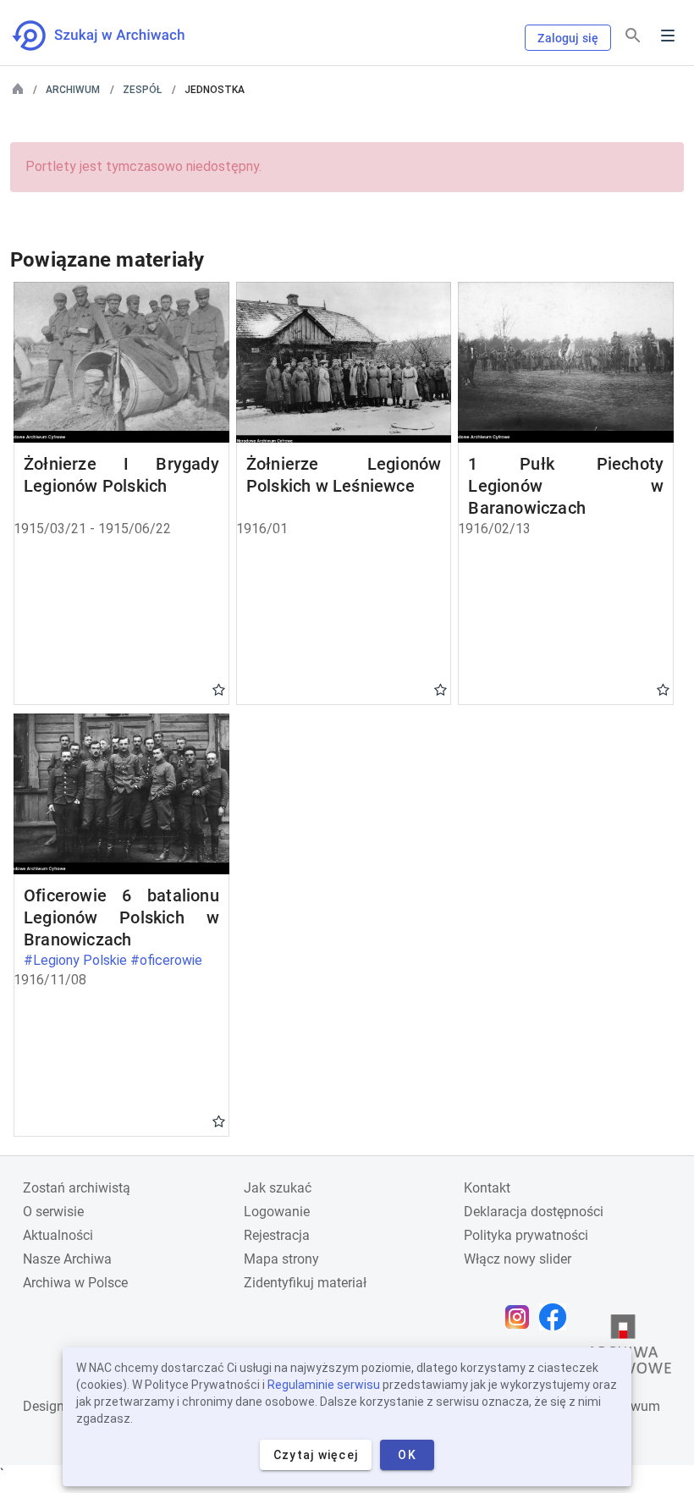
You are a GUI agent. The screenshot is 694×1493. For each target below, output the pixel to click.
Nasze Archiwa (67, 1259)
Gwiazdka (218, 688)
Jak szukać (277, 1188)
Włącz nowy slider (517, 1259)
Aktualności (58, 1235)
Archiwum (73, 90)
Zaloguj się (567, 38)
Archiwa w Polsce (75, 1283)
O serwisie (53, 1212)
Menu (668, 35)
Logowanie (277, 1212)
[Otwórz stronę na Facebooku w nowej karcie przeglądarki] (557, 1316)
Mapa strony (281, 1259)
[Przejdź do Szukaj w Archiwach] (114, 35)
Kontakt (487, 1188)
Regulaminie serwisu (323, 1384)
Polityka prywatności (526, 1235)
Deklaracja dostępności (533, 1212)
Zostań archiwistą (76, 1188)
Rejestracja (277, 1235)
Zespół (142, 90)
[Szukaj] (633, 36)
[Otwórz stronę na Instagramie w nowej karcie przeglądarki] (521, 1316)
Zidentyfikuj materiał (305, 1283)
